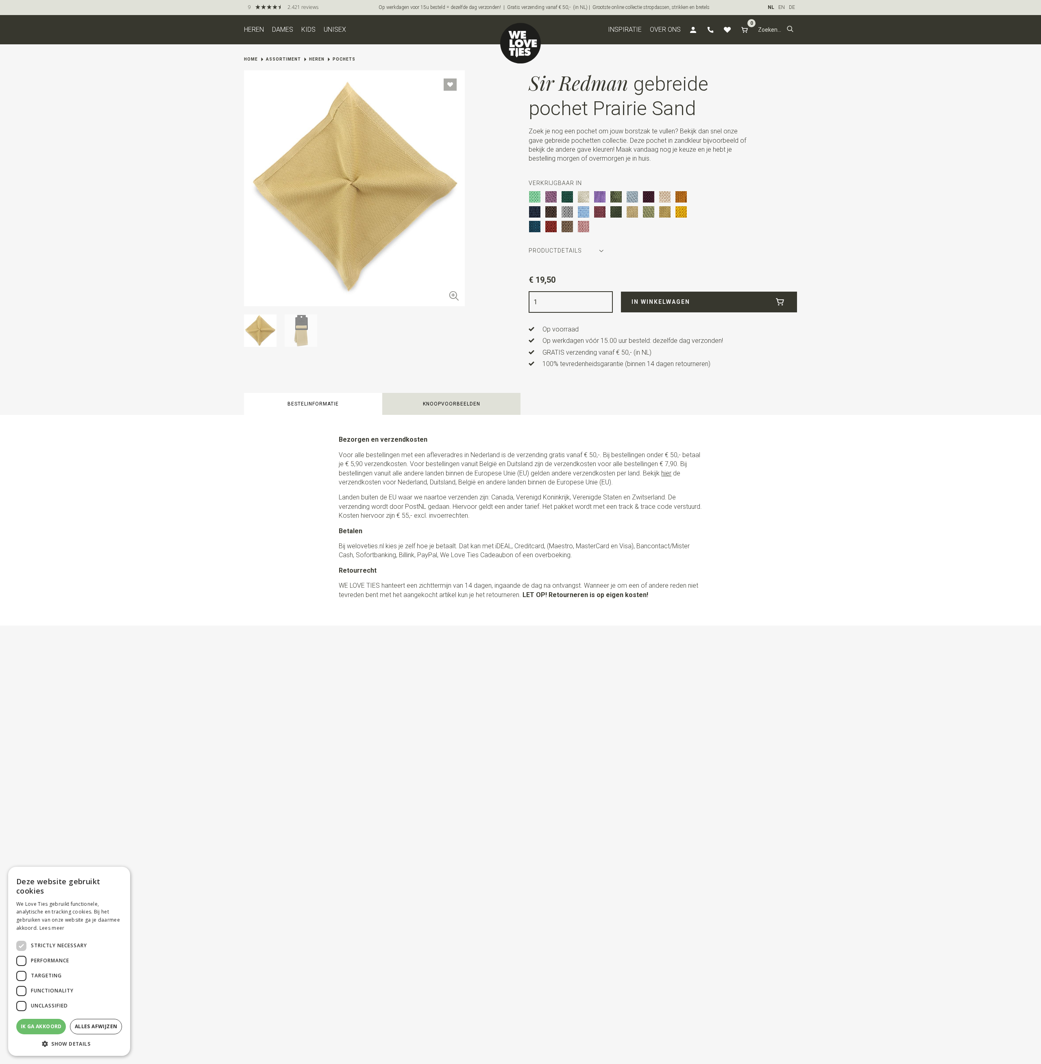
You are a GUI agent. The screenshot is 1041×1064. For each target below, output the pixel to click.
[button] (790, 29)
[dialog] (69, 961)
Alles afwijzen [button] (96, 1026)
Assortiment (283, 59)
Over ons (665, 29)
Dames (282, 29)
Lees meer (52, 927)
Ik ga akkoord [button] (41, 1026)
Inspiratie (625, 29)
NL (771, 7)
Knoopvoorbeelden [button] (451, 404)
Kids (308, 29)
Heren (254, 29)
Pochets (344, 59)
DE (792, 7)
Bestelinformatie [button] (313, 404)
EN (781, 7)
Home (251, 59)
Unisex (335, 29)
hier (666, 473)
